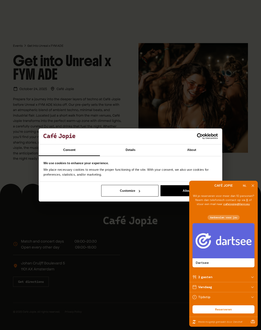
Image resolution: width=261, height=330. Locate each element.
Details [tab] (131, 150)
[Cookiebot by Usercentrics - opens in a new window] (200, 136)
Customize (127, 190)
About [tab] (191, 150)
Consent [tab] (69, 150)
